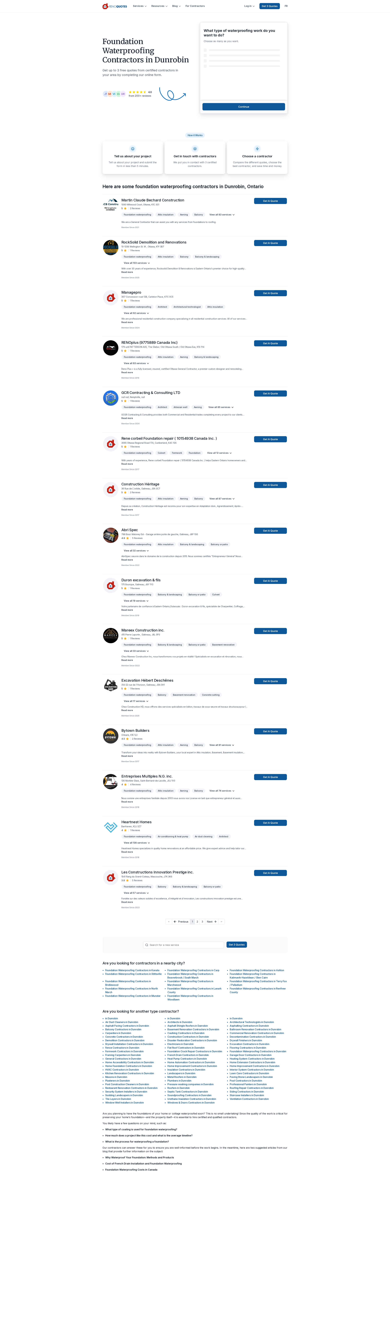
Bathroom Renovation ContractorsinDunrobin (255, 1029)
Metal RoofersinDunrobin (182, 1076)
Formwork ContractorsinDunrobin (124, 1051)
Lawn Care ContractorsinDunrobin (249, 1073)
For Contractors (195, 6)
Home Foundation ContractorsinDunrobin (128, 1066)
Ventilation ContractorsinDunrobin (249, 1098)
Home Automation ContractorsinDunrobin (191, 1062)
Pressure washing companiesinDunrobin (190, 1084)
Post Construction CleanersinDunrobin (127, 1084)
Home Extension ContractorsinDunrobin (252, 1062)
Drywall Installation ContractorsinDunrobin (129, 1044)
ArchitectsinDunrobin (179, 1022)
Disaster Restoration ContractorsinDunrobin (192, 1040)
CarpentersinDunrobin (118, 1033)
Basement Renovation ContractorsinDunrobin (193, 1029)
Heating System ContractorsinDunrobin (252, 1058)
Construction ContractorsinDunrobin (188, 1036)
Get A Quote (270, 200)
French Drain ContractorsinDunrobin (188, 1055)
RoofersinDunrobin (178, 1087)
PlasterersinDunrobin (117, 1080)
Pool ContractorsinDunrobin (246, 1080)
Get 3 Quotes (270, 6)
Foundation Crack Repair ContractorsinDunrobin (194, 1051)
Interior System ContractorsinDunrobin (252, 1069)
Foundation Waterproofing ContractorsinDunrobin (258, 1051)
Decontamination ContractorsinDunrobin (253, 1036)
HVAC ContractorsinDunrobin (122, 1069)
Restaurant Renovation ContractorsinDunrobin (131, 1087)
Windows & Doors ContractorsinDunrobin (190, 1102)
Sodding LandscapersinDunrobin (124, 1095)
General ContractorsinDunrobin (123, 1058)
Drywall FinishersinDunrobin (246, 1040)
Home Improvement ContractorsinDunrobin (192, 1066)
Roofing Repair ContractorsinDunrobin (251, 1087)
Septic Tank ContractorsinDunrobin (187, 1091)
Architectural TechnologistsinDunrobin (252, 1022)
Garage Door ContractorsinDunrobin (250, 1055)
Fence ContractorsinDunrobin (122, 1047)
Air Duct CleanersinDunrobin (121, 1022)
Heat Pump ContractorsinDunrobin (187, 1058)
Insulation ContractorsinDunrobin (186, 1069)
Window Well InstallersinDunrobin (124, 1102)
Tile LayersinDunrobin (118, 1098)
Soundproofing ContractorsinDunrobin (189, 1095)
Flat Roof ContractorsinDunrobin (185, 1047)
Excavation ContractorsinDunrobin (249, 1044)
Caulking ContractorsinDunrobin (185, 1033)
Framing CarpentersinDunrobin (123, 1055)
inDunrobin (111, 1018)
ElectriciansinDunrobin (180, 1044)
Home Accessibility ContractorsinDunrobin (129, 1062)
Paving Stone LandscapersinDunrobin (251, 1076)
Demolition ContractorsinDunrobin (124, 1040)
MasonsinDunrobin (116, 1076)
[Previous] (169, 921)
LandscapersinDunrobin (181, 1073)
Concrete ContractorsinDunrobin (124, 1036)
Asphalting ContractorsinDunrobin (249, 1025)
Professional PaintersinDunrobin (248, 1084)
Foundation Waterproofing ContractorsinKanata (132, 970)
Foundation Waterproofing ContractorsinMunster (133, 995)
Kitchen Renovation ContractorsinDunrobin (129, 1073)
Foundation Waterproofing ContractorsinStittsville (133, 973)
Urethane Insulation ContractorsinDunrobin (191, 1098)
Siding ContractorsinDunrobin (247, 1091)
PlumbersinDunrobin (179, 1080)
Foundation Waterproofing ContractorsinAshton (257, 970)
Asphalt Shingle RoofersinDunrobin (187, 1025)
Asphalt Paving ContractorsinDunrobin (127, 1025)
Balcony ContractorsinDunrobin (123, 1029)
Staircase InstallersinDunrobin (247, 1095)
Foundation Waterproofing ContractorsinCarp (193, 970)
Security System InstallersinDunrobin (126, 1091)
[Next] (221, 921)
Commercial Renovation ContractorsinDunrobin (257, 1033)
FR (286, 6)
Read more (127, 272)
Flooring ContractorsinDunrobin (248, 1047)
